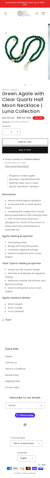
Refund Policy (12, 375)
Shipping (5, 122)
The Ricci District (28, 473)
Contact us (11, 362)
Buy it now (25, 149)
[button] (6, 13)
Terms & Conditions (15, 368)
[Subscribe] (41, 405)
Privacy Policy (12, 387)
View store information (17, 166)
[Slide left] (19, 85)
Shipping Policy (13, 381)
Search (8, 356)
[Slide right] (31, 85)
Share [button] (8, 319)
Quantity (6, 126)
